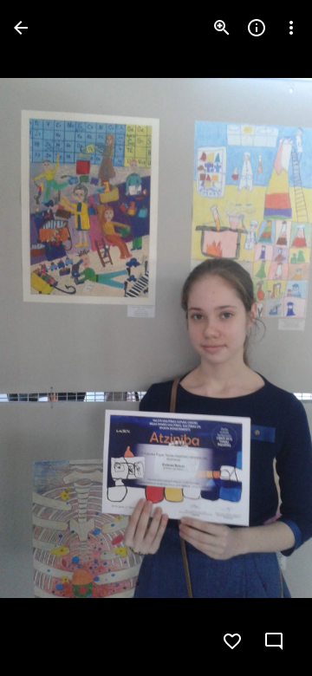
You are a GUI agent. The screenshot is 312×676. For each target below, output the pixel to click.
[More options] (291, 27)
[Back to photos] (21, 28)
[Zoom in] (222, 27)
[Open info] (256, 27)
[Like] (232, 641)
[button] (48, 338)
